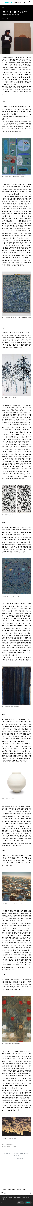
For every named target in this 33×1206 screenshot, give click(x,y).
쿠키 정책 (19, 1189)
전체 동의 (28, 1202)
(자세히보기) (11, 1199)
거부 (2, 1202)
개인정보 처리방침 (11, 1189)
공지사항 (24, 1189)
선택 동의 (20, 1202)
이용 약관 (4, 1189)
